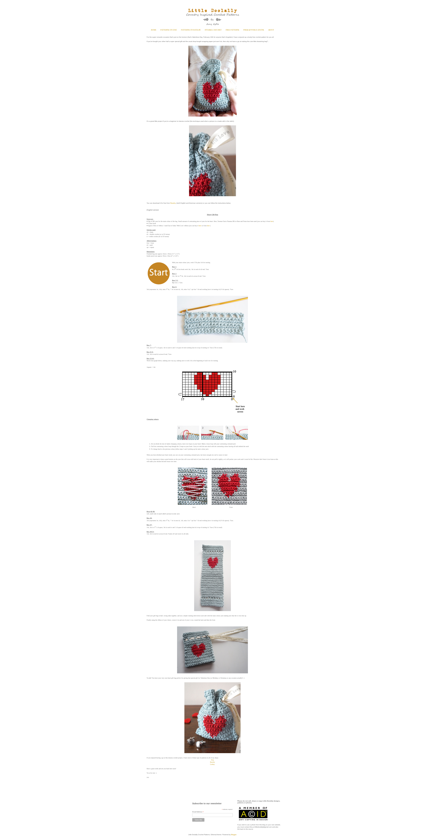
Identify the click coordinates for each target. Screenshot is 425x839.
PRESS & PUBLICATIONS (253, 30)
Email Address (198, 812)
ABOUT (271, 30)
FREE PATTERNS (232, 30)
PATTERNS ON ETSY (168, 30)
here (271, 221)
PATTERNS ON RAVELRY (191, 30)
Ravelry (173, 203)
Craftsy (212, 764)
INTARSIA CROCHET (213, 30)
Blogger (233, 834)
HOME (153, 30)
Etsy (212, 760)
